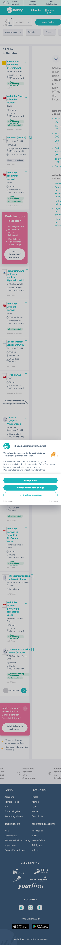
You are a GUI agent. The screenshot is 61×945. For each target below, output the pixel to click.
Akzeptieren (30, 480)
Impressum (53, 501)
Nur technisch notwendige (30, 487)
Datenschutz (8, 501)
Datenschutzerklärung (13, 470)
